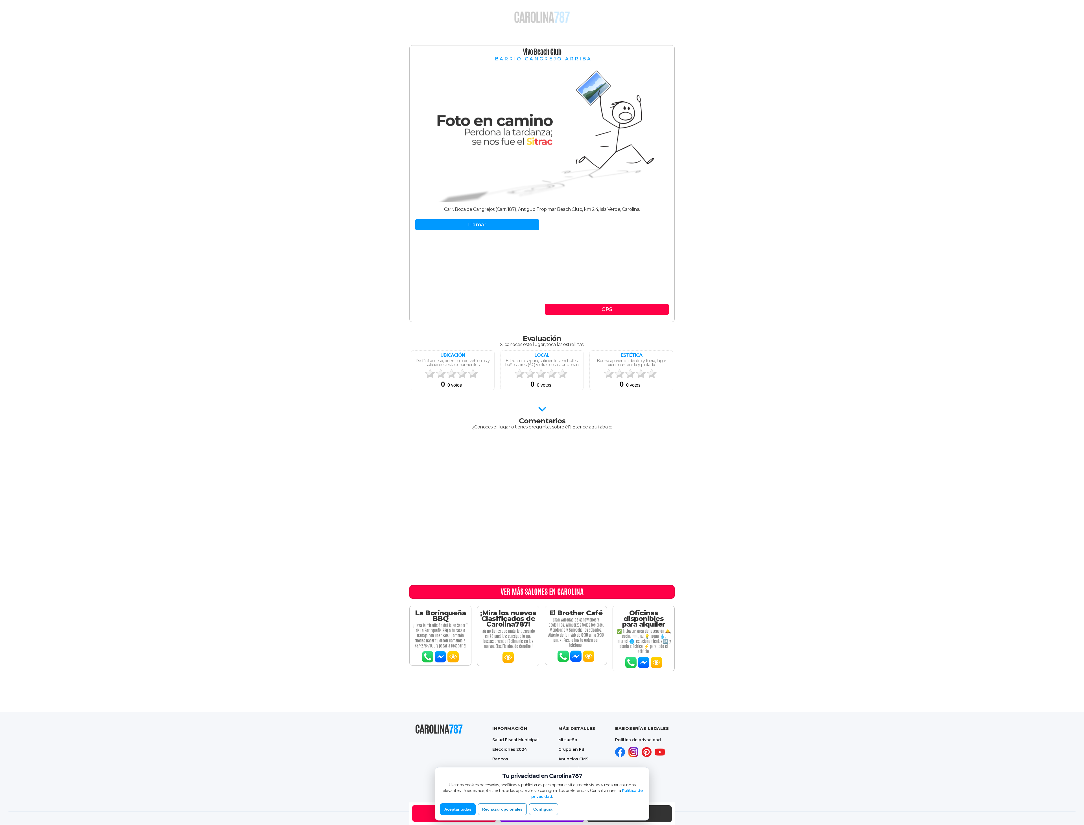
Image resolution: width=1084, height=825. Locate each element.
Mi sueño (567, 740)
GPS (607, 309)
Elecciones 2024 (509, 749)
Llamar (477, 225)
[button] (512, 17)
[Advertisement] (607, 261)
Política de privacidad (638, 740)
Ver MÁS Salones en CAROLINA (542, 591)
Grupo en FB (571, 749)
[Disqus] (542, 508)
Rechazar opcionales (502, 809)
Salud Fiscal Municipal (515, 740)
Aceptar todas (457, 809)
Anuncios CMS (573, 759)
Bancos (500, 759)
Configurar (543, 809)
